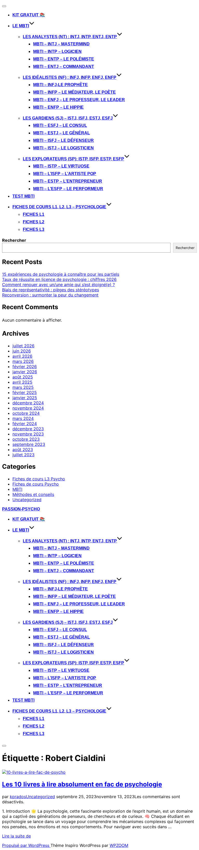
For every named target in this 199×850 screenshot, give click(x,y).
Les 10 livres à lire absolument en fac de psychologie (82, 784)
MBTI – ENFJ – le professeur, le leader (79, 100)
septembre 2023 (28, 444)
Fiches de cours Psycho (35, 484)
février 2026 (24, 366)
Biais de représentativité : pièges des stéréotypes (50, 289)
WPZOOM (119, 845)
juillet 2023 (23, 454)
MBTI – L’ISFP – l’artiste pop (64, 173)
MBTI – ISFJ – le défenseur (63, 140)
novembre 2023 (28, 434)
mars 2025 (23, 387)
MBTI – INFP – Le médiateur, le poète (74, 92)
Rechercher (14, 240)
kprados (18, 796)
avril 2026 (22, 356)
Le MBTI (20, 26)
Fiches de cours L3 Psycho (38, 478)
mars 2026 (23, 361)
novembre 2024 (28, 408)
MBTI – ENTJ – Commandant (63, 66)
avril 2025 (22, 382)
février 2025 (24, 392)
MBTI (17, 489)
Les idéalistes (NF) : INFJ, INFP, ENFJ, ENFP (69, 77)
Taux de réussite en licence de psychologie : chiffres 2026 (59, 279)
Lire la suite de (16, 836)
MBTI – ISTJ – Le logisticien (63, 148)
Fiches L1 (33, 214)
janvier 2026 (24, 371)
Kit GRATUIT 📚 (28, 15)
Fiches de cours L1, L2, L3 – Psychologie (59, 207)
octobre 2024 (26, 413)
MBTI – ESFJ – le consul (60, 125)
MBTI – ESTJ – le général (61, 133)
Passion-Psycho (21, 509)
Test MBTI (23, 196)
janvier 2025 (24, 397)
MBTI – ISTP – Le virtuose (61, 166)
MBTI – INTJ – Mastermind (61, 44)
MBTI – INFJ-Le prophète (60, 84)
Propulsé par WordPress (26, 845)
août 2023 (22, 449)
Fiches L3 (33, 229)
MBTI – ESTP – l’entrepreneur (67, 181)
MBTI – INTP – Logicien (57, 51)
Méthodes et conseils (33, 494)
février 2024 (24, 423)
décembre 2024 (28, 402)
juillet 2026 (23, 345)
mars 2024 (23, 418)
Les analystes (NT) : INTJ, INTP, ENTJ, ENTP (70, 36)
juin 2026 (21, 351)
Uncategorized (26, 499)
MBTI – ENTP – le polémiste (63, 59)
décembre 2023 (28, 428)
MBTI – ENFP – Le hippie (58, 107)
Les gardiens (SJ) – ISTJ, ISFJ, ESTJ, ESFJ (68, 118)
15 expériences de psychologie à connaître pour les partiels (60, 274)
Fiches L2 (33, 222)
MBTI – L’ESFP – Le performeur (68, 188)
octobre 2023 (26, 439)
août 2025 (22, 376)
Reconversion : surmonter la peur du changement (50, 295)
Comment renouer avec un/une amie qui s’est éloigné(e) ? (58, 284)
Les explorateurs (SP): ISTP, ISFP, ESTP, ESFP (73, 159)
